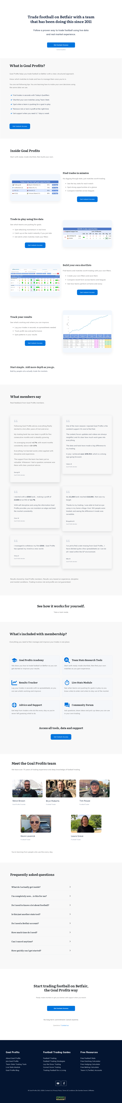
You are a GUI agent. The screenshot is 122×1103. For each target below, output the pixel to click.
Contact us (65, 1025)
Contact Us (48, 1090)
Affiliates (91, 1090)
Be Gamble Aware (81, 1090)
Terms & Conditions (69, 1090)
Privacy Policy (57, 1090)
